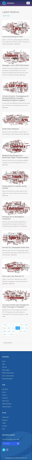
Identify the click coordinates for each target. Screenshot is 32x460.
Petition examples (6, 403)
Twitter (4, 423)
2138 (26, 324)
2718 (20, 331)
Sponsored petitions (7, 378)
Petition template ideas (8, 372)
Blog (3, 428)
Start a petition (6, 370)
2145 (4, 331)
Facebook (4, 420)
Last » (11, 334)
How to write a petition (8, 375)
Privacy (4, 392)
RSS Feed (7, 16)
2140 (9, 328)
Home (3, 361)
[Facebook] (7, 449)
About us (4, 395)
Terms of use (5, 400)
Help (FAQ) (5, 389)
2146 (9, 331)
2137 (22, 324)
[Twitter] (3, 449)
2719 (24, 331)
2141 (13, 328)
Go (18, 443)
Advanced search (6, 406)
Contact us (5, 398)
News (3, 364)
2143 (22, 328)
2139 (4, 328)
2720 (4, 334)
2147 (13, 331)
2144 (26, 328)
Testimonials (5, 417)
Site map (4, 367)
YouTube (4, 426)
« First (5, 324)
